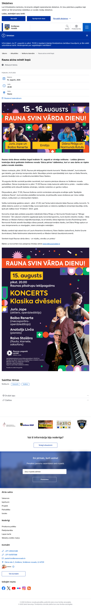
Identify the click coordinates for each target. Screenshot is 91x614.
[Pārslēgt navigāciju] (87, 27)
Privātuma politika (9, 526)
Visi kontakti (13, 574)
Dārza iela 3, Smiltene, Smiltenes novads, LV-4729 (24, 562)
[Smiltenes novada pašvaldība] (12, 27)
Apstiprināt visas (38, 18)
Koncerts (15, 384)
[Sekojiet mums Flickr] (19, 588)
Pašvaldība (6, 509)
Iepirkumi (5, 502)
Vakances (5, 498)
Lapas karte (6, 534)
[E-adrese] (6, 567)
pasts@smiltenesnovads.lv (15, 558)
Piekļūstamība (7, 530)
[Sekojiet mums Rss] (29, 588)
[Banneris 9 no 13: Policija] (63, 424)
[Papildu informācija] (13, 567)
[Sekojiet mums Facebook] (3, 588)
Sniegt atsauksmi (45, 445)
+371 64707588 (11, 555)
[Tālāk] (86, 424)
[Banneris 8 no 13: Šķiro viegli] (45, 424)
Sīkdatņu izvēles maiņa (11, 538)
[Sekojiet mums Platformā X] (8, 588)
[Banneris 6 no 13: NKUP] (9, 424)
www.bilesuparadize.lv (51, 244)
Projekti (5, 506)
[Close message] (87, 35)
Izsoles (4, 513)
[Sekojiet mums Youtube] (14, 588)
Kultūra (25, 384)
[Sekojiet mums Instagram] (24, 588)
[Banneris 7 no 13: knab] (27, 424)
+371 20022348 (11, 551)
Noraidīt (14, 18)
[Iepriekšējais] (4, 424)
